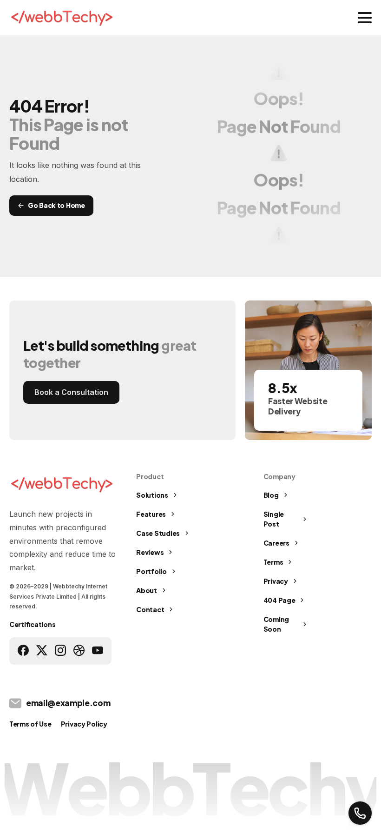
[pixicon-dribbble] (79, 650)
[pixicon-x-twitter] (42, 650)
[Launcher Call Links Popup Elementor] (360, 813)
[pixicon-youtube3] (97, 650)
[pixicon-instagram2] (60, 650)
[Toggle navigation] (364, 18)
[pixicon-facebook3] (23, 650)
